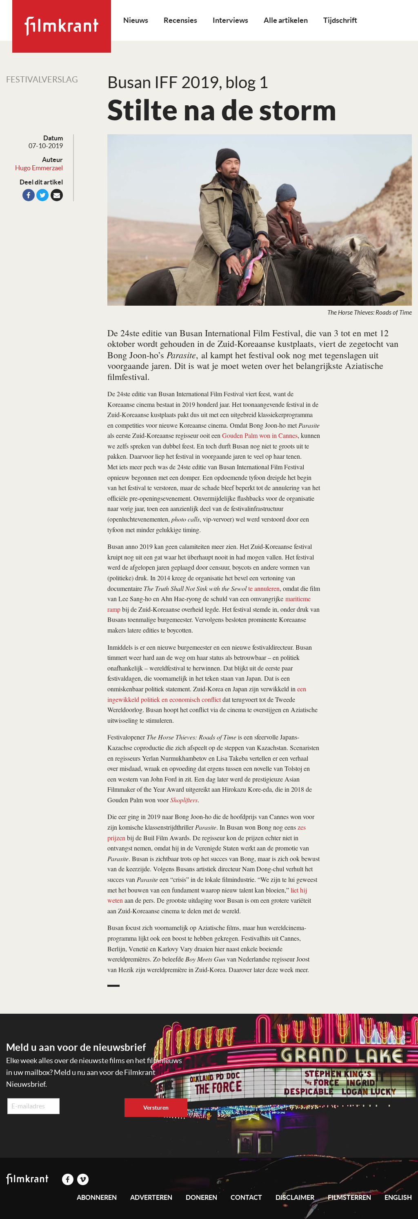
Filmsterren (349, 1197)
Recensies (180, 20)
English (398, 1197)
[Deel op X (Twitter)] (42, 195)
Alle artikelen (286, 20)
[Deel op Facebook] (28, 195)
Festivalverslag (42, 79)
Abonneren (97, 1197)
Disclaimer (295, 1197)
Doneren (201, 1197)
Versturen (156, 1107)
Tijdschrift (340, 20)
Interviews (230, 20)
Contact (246, 1197)
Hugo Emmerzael (39, 167)
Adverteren (151, 1197)
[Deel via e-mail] (57, 195)
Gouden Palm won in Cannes (260, 435)
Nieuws (135, 20)
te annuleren (264, 588)
